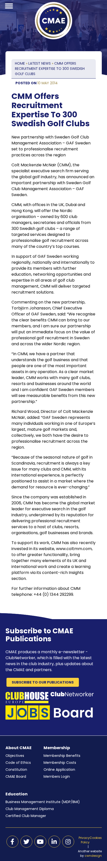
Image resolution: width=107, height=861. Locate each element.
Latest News (39, 63)
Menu (9, 12)
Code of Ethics (18, 762)
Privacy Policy (84, 840)
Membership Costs (60, 762)
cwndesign (93, 856)
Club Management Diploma (29, 808)
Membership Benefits (62, 755)
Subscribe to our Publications (43, 682)
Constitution (16, 769)
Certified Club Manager (25, 815)
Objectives (14, 755)
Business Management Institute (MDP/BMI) (42, 801)
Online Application (59, 769)
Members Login (57, 776)
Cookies (96, 838)
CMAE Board (15, 776)
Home (20, 63)
